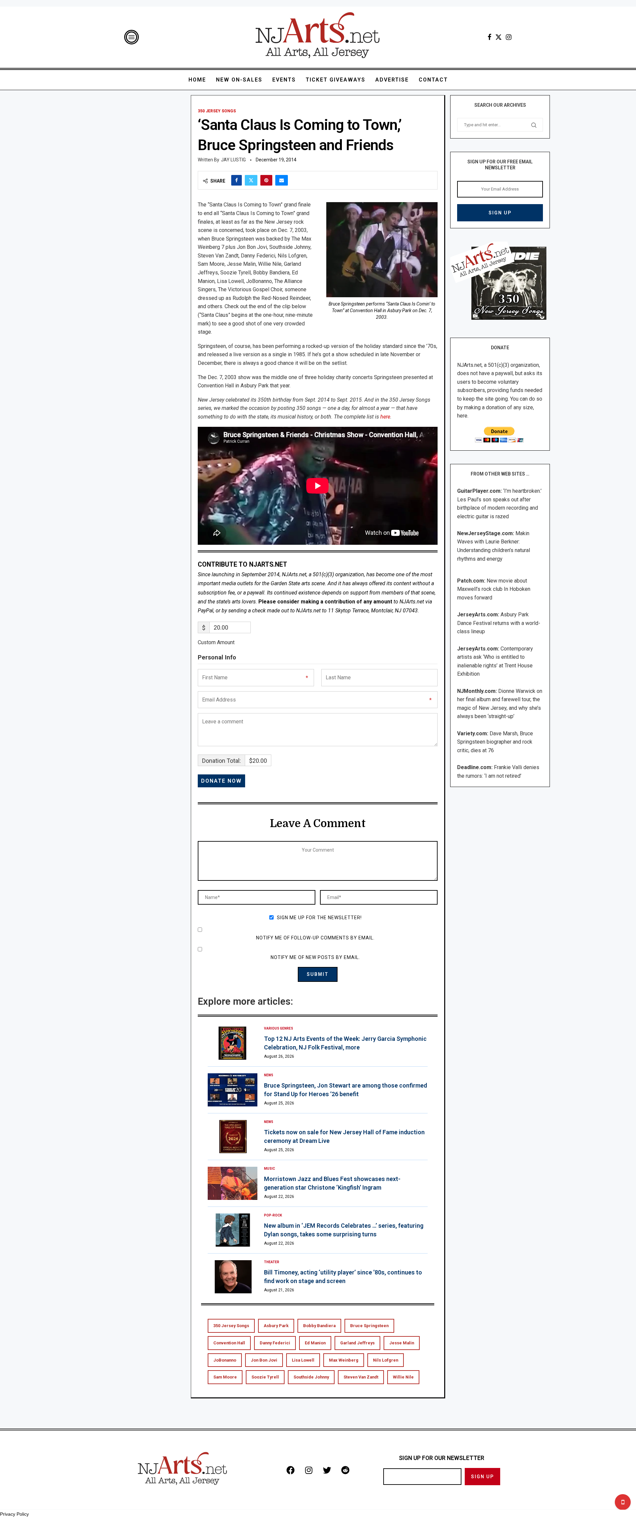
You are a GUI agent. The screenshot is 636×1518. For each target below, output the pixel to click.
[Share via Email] (281, 180)
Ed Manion (315, 1342)
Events (284, 80)
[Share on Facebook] (236, 180)
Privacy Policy (14, 1514)
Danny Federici (275, 1342)
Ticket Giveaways (335, 80)
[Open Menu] (131, 37)
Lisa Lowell (303, 1360)
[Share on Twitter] (251, 180)
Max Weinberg (343, 1360)
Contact (433, 80)
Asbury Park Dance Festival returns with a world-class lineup (498, 623)
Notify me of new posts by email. (315, 957)
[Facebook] (489, 37)
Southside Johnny (311, 1377)
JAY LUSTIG (233, 159)
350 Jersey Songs (231, 1325)
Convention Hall (229, 1342)
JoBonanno (224, 1360)
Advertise (392, 80)
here (385, 417)
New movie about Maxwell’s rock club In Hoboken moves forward (493, 589)
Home (197, 80)
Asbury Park (276, 1325)
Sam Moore (225, 1377)
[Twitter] (498, 37)
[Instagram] (508, 37)
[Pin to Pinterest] (266, 180)
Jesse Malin (401, 1342)
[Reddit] (345, 1470)
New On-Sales (239, 80)
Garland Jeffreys (357, 1342)
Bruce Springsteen (369, 1325)
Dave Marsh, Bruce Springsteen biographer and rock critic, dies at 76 (495, 742)
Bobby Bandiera (319, 1325)
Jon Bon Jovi (264, 1360)
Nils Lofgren (385, 1360)
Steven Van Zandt (361, 1377)
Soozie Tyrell (265, 1377)
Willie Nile (403, 1377)
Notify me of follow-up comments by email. (315, 937)
